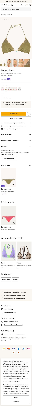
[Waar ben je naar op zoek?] (3, 9)
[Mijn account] (22, 5)
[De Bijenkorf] (8, 5)
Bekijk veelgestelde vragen (11, 321)
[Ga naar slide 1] (2, 20)
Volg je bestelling (8, 309)
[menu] (2, 5)
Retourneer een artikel (10, 312)
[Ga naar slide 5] (10, 20)
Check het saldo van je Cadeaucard (13, 325)
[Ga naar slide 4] (8, 20)
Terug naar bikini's (7, 14)
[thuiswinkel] (18, 353)
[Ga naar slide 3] (6, 20)
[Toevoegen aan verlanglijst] (29, 114)
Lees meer (24, 393)
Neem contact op (8, 334)
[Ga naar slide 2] (4, 20)
